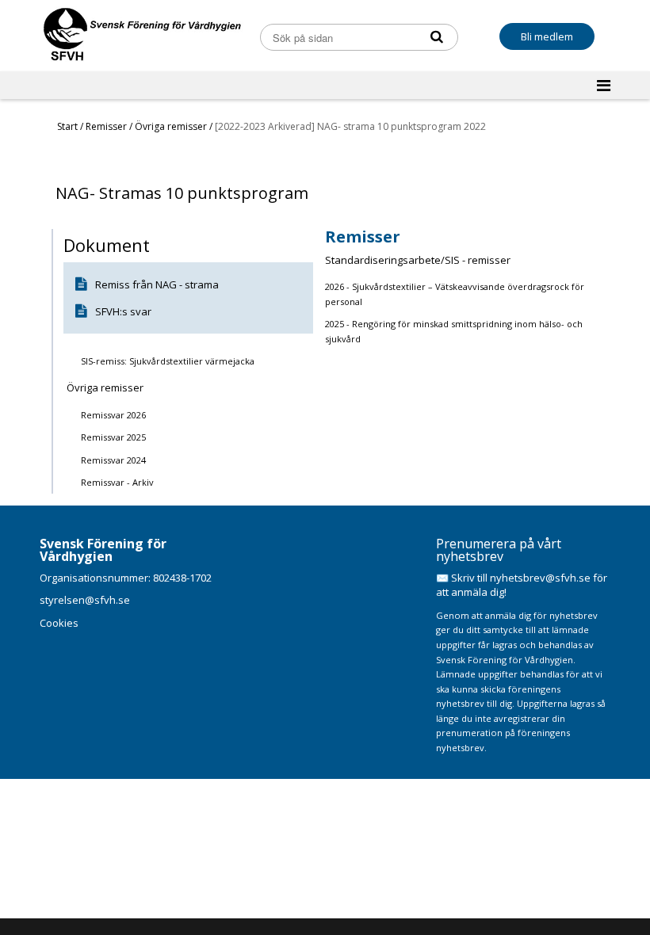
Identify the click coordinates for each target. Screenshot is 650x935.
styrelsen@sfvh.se (85, 600)
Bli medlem (547, 36)
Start (67, 126)
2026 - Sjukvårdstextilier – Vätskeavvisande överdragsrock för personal (454, 293)
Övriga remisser (172, 126)
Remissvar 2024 (113, 460)
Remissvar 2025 (113, 437)
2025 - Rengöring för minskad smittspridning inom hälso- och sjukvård (454, 331)
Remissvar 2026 (113, 415)
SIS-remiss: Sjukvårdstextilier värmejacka (167, 361)
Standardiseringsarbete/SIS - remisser (417, 260)
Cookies (59, 623)
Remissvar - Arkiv (117, 482)
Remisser (107, 126)
